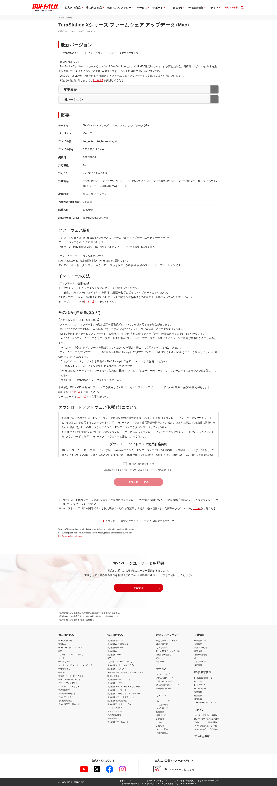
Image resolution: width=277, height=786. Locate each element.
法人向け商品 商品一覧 (118, 721)
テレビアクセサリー (67, 697)
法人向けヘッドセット (117, 690)
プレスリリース (201, 661)
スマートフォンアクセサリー (70, 682)
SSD (60, 651)
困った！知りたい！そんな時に (168, 651)
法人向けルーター (115, 651)
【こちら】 (98, 80)
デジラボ (160, 661)
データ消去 (112, 718)
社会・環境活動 (200, 654)
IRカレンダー (200, 688)
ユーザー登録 (162, 729)
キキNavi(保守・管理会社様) (206, 729)
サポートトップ (163, 700)
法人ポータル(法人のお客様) (206, 718)
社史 (196, 658)
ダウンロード (162, 707)
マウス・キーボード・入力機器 (70, 675)
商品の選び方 (162, 643)
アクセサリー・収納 (66, 693)
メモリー (62, 658)
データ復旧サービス (165, 688)
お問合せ (160, 718)
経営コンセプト (201, 647)
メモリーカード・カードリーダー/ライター (76, 665)
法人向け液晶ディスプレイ (118, 679)
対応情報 (160, 711)
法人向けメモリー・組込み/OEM (120, 665)
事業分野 (198, 651)
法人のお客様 (202, 736)
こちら (197, 508)
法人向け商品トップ (116, 640)
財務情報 (198, 695)
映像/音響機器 (64, 668)
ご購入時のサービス (165, 677)
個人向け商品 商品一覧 (69, 704)
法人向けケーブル (115, 682)
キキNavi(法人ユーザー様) (205, 725)
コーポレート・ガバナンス (205, 702)
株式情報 (198, 698)
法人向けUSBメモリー (117, 668)
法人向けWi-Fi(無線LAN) (118, 643)
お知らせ (160, 725)
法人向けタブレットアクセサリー (121, 697)
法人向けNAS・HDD (115, 654)
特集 (158, 658)
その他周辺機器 (65, 700)
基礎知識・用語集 (163, 654)
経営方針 (198, 691)
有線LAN (62, 643)
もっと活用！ (161, 647)
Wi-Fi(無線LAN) (65, 640)
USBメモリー (64, 661)
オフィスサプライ (115, 711)
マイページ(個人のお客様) (205, 715)
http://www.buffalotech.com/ (70, 536)
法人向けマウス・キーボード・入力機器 (123, 686)
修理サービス (162, 715)
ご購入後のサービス (165, 681)
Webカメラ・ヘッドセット (69, 679)
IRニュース (199, 681)
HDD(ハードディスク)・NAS (70, 647)
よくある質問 (162, 704)
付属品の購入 (162, 732)
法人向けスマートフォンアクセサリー (123, 693)
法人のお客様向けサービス (167, 684)
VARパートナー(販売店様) (205, 722)
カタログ (160, 722)
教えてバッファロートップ (167, 640)
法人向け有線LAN (115, 647)
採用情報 (198, 665)
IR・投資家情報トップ (203, 677)
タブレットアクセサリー (69, 686)
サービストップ (163, 674)
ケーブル (62, 672)
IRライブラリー (201, 684)
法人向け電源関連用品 (117, 700)
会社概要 (198, 643)
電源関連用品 (64, 690)
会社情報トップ (201, 640)
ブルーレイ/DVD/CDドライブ (71, 654)
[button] (138, 588)
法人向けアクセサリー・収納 (119, 704)
